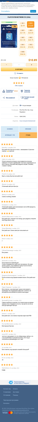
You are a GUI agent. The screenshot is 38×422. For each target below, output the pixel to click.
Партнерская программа (10, 400)
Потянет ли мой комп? (29, 97)
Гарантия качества (27, 91)
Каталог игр (7, 389)
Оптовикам (6, 395)
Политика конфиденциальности (19, 410)
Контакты (6, 403)
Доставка (16, 392)
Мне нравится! (10, 97)
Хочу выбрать (5, 11)
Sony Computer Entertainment (27, 121)
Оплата (15, 389)
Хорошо (33, 11)
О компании (7, 392)
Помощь (15, 395)
